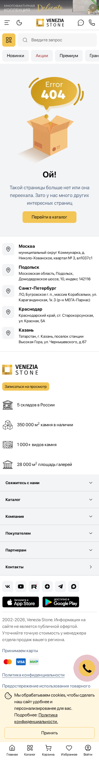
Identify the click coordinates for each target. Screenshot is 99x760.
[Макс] (73, 586)
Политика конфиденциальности (33, 675)
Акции (42, 55)
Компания (15, 516)
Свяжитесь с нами (22, 483)
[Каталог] (8, 40)
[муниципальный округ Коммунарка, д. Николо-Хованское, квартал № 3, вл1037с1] (49, 252)
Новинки (15, 55)
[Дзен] (47, 586)
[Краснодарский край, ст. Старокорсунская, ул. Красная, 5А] (49, 315)
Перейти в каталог (49, 217)
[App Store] (20, 601)
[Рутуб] (34, 586)
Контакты (14, 567)
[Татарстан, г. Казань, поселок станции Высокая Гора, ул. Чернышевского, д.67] (49, 336)
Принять (49, 732)
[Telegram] (60, 586)
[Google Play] (60, 601)
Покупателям (18, 533)
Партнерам (16, 550)
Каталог (13, 499)
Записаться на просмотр (26, 386)
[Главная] (50, 22)
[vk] (7, 586)
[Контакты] (81, 23)
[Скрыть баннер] (93, 8)
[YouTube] (20, 586)
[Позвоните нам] (92, 23)
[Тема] (7, 23)
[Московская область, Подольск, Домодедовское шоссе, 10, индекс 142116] (49, 273)
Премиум (69, 55)
